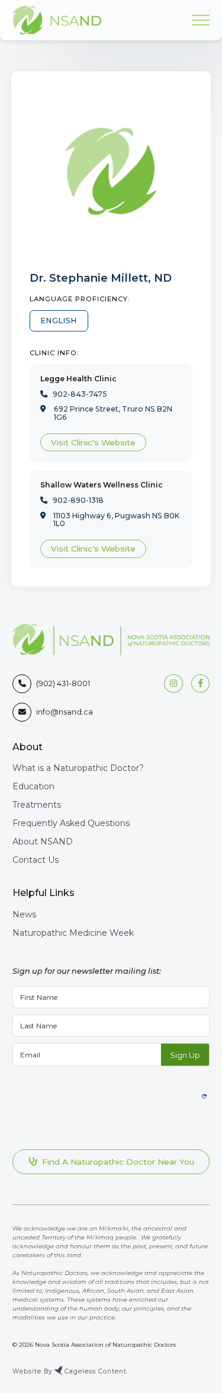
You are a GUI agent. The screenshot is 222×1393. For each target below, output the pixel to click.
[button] (198, 20)
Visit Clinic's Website (93, 442)
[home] (56, 20)
